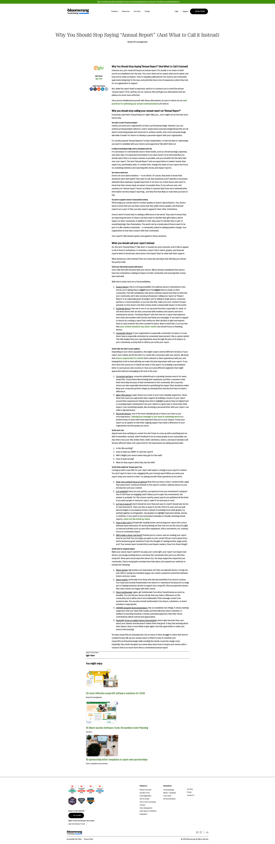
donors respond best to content (129, 358)
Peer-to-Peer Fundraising (148, 802)
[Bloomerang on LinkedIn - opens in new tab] (201, 833)
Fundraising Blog (168, 790)
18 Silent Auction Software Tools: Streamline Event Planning (117, 727)
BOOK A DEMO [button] (200, 11)
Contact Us (190, 795)
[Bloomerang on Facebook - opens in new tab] (197, 833)
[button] (185, 11)
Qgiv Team (98, 79)
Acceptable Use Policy (74, 839)
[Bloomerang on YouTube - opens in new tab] (207, 833)
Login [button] (176, 11)
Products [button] (114, 11)
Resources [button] (125, 11)
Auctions (142, 805)
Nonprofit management (138, 42)
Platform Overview (145, 790)
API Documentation (169, 799)
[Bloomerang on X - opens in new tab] (204, 833)
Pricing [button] (147, 11)
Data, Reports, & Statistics (148, 811)
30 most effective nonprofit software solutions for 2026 (115, 693)
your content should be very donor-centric (138, 326)
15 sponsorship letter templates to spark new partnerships (116, 759)
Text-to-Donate (144, 799)
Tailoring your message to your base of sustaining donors (155, 416)
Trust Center (167, 796)
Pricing (189, 792)
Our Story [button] (137, 11)
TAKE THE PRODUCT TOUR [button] (76, 824)
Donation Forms (145, 793)
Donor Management (146, 808)
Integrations (143, 814)
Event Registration (145, 796)
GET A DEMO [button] (77, 815)
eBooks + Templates (169, 793)
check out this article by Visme (136, 519)
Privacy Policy (88, 839)
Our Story (190, 789)
